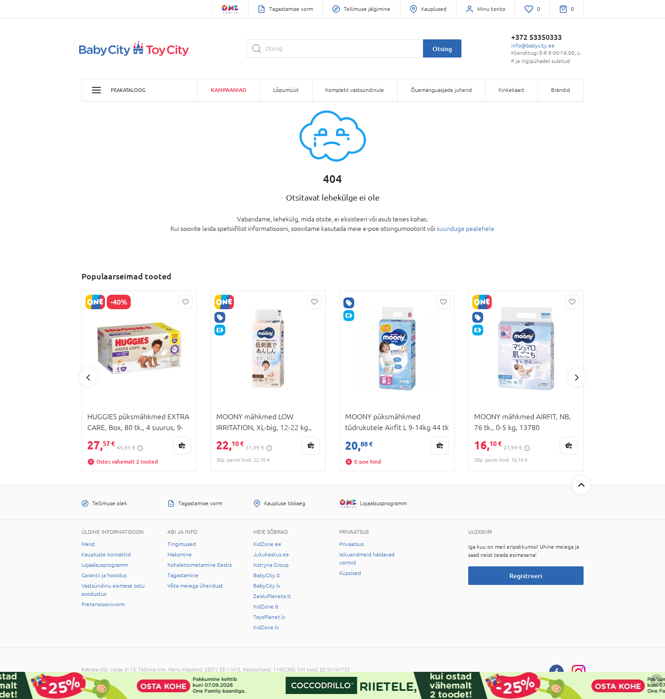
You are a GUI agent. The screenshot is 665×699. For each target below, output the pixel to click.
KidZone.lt (266, 606)
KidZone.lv (266, 627)
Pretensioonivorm (103, 604)
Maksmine (179, 554)
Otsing (442, 49)
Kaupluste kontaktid (106, 554)
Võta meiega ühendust (195, 586)
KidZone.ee (267, 544)
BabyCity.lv (266, 586)
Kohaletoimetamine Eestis (199, 565)
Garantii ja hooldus (104, 575)
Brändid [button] (560, 90)
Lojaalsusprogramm (104, 565)
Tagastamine (183, 575)
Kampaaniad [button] (229, 89)
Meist (88, 544)
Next (577, 378)
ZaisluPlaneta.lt (272, 596)
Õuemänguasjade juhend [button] (441, 90)
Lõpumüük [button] (286, 90)
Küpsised (350, 573)
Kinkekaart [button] (511, 90)
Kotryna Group (271, 565)
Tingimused (181, 544)
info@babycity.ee (533, 46)
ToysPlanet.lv (269, 617)
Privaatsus (351, 544)
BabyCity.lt (266, 575)
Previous (88, 378)
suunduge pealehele (465, 228)
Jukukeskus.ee (271, 554)
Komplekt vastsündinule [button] (354, 90)
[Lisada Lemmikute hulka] (185, 302)
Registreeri (525, 575)
